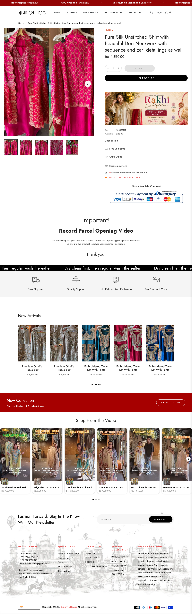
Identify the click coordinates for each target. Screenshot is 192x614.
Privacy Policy (65, 566)
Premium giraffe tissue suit (32, 368)
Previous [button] (10, 84)
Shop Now (66, 2)
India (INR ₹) (30, 607)
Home (21, 23)
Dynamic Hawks (69, 606)
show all (96, 384)
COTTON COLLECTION (96, 566)
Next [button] (88, 84)
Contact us (64, 570)
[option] (49, 82)
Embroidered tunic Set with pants (96, 368)
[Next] (188, 459)
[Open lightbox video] (15, 461)
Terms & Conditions (68, 553)
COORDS (89, 561)
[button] (152, 12)
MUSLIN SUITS (118, 561)
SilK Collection (118, 565)
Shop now (116, 2)
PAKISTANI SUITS (119, 556)
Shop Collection (170, 402)
